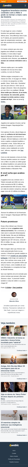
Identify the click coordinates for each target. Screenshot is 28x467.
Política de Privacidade (14, 459)
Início (14, 450)
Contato (14, 453)
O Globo (8, 287)
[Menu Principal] (25, 6)
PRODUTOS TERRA (22, 1)
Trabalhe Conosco (14, 462)
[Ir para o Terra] (4, 1)
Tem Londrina (17, 287)
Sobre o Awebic (14, 456)
